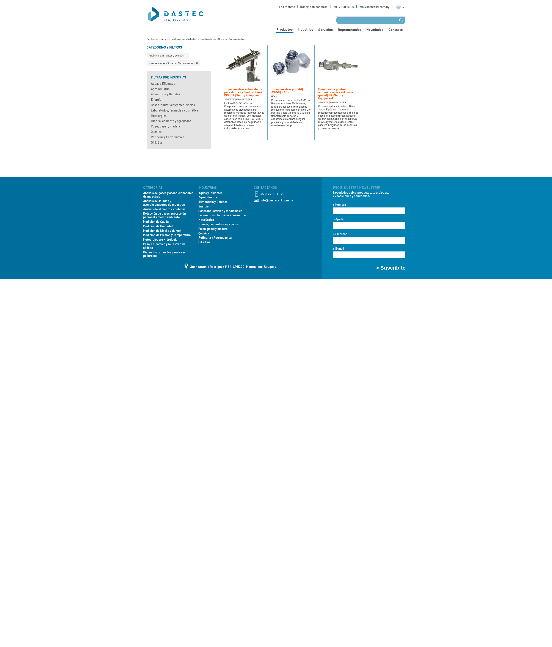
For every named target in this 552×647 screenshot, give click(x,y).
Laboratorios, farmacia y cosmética (174, 110)
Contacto (396, 29)
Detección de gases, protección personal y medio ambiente (164, 215)
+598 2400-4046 (343, 6)
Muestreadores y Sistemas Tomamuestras (222, 39)
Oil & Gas (157, 142)
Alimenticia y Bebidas (165, 94)
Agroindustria (160, 89)
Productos (153, 39)
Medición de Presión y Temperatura (167, 235)
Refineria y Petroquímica (167, 137)
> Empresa (340, 234)
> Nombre (339, 204)
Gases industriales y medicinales (173, 105)
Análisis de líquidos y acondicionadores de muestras (164, 202)
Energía (156, 99)
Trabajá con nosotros (314, 6)
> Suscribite (390, 267)
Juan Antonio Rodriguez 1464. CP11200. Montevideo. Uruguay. (233, 267)
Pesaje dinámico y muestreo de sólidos (164, 246)
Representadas (349, 29)
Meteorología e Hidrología (160, 239)
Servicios (325, 29)
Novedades (374, 29)
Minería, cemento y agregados (171, 121)
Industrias (305, 29)
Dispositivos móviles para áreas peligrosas (164, 254)
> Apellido (339, 219)
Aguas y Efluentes (163, 83)
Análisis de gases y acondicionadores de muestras (168, 194)
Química (156, 131)
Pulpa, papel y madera (165, 126)
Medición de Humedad (158, 226)
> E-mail (338, 248)
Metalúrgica (158, 116)
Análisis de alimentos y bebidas (179, 39)
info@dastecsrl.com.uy (374, 6)
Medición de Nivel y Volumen (162, 230)
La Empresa (287, 6)
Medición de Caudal (156, 221)
